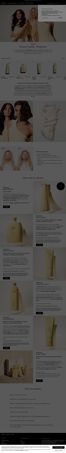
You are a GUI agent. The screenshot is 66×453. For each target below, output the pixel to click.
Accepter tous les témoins (59, 447)
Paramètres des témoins (58, 450)
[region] (33, 449)
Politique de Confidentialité (19, 450)
